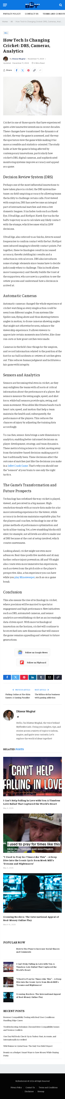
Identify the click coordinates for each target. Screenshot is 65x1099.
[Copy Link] (34, 70)
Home (5, 21)
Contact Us (32, 13)
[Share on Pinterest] (28, 70)
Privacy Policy (12, 13)
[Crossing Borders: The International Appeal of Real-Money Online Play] (32, 893)
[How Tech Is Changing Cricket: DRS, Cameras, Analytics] (32, 96)
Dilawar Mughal (18, 59)
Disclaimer (29, 1091)
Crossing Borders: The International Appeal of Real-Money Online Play (31, 918)
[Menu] (5, 5)
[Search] (60, 5)
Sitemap (40, 1091)
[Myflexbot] (32, 5)
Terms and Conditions (48, 1087)
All (12, 21)
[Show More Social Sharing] (40, 70)
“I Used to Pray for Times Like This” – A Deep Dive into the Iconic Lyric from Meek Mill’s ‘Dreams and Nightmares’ (30, 860)
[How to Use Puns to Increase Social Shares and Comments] (8, 952)
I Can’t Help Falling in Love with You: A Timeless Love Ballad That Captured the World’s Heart (31, 802)
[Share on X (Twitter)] (22, 70)
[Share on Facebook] (16, 70)
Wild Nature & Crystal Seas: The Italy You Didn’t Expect (27, 1045)
